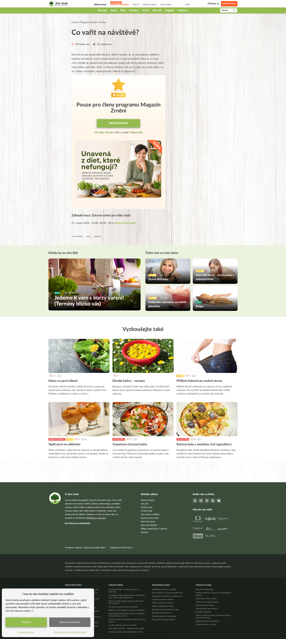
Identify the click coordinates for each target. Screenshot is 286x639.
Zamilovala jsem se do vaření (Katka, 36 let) (125, 632)
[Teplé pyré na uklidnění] (78, 419)
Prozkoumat (118, 123)
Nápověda (137, 132)
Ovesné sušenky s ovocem (206, 624)
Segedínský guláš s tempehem (207, 621)
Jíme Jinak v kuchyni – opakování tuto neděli (126, 628)
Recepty (102, 10)
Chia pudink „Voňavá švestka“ (163, 619)
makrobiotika (78, 236)
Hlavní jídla (118, 439)
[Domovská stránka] (58, 4)
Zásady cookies (26, 632)
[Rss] (213, 500)
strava (88, 236)
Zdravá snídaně (150, 5)
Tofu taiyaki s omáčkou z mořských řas (167, 596)
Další (187, 5)
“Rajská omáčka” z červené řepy (164, 616)
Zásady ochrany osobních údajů (69, 632)
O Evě (145, 10)
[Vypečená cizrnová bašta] (143, 419)
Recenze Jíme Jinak (149, 518)
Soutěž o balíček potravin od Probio (123, 625)
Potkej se (183, 10)
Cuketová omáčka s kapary (162, 599)
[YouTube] (219, 500)
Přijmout (26, 622)
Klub (123, 10)
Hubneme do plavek (119, 5)
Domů (75, 22)
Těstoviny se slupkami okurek (207, 602)
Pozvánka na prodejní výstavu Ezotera (123, 607)
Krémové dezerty (57, 439)
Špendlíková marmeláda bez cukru (165, 609)
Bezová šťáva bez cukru (205, 605)
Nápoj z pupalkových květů (162, 606)
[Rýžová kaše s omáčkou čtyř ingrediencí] (207, 419)
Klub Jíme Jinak (148, 522)
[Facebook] (195, 500)
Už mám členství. (104, 132)
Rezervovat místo (125, 223)
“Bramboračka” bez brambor (207, 609)
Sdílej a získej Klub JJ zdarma (154, 529)
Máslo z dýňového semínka (162, 603)
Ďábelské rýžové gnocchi (161, 613)
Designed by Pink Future (121, 548)
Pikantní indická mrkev (204, 589)
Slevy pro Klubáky (149, 525)
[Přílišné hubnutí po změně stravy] (207, 356)
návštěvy (97, 236)
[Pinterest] (207, 500)
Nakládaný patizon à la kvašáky (164, 589)
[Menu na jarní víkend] (78, 356)
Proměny (134, 10)
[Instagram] (201, 500)
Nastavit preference (69, 622)
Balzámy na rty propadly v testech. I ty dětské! (126, 610)
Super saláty (165, 5)
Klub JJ (136, 5)
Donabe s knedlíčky (203, 612)
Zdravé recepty (147, 500)
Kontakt (144, 532)
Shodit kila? (229, 4)
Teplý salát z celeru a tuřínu (206, 598)
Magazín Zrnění (88, 22)
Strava (102, 22)
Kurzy (114, 10)
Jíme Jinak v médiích (150, 514)
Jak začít (157, 10)
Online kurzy (146, 507)
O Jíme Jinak (146, 511)
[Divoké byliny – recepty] (143, 356)
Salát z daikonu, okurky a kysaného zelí (167, 593)
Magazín (169, 10)
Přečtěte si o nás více (96, 518)
